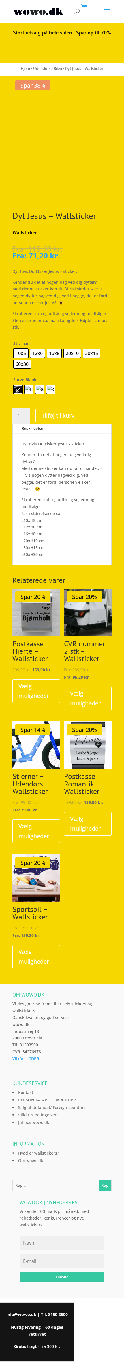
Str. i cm (21, 343)
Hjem (25, 68)
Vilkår (18, 1058)
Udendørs (41, 68)
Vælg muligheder (33, 691)
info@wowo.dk (21, 1314)
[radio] (21, 353)
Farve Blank (25, 379)
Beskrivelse (32, 428)
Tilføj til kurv (58, 415)
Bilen (58, 68)
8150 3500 (58, 1314)
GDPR (33, 1058)
